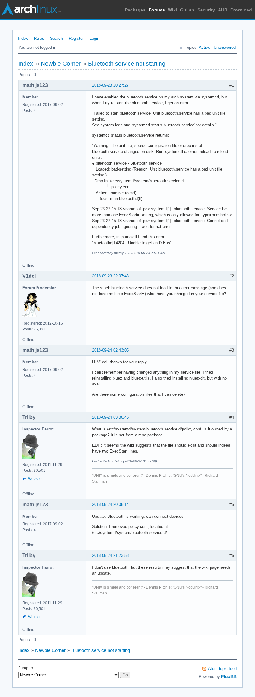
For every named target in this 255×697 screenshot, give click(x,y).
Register (76, 38)
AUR (222, 9)
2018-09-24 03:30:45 (110, 417)
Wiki (172, 9)
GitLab (187, 9)
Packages (135, 9)
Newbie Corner (61, 63)
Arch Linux (31, 9)
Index (23, 38)
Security (206, 9)
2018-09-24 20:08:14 (110, 504)
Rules (39, 38)
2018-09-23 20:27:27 (110, 85)
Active (204, 47)
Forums (157, 9)
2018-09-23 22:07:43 (110, 276)
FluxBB (229, 676)
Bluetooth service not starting (126, 63)
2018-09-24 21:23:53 (110, 555)
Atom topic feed (222, 668)
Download (241, 9)
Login (94, 38)
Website (35, 478)
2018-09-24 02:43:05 (110, 350)
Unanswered (225, 47)
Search (56, 38)
